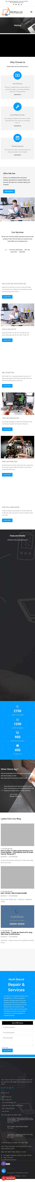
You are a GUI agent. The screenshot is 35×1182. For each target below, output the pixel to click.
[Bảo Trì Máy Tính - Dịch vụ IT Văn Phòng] (15, 12)
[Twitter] (16, 4)
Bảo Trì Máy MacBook (8, 1108)
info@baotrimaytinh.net (9, 1160)
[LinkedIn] (19, 4)
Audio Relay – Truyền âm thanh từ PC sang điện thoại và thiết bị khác (16, 933)
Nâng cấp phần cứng (9, 461)
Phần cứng (14, 252)
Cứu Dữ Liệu (5, 1111)
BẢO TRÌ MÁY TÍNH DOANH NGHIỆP (14, 893)
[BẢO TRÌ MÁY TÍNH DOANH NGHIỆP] (4, 1128)
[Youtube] (10, 1087)
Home (11, 1176)
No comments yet (13, 856)
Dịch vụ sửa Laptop (9, 329)
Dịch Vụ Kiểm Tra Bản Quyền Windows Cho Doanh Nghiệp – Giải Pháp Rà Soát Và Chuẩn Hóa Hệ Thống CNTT (17, 852)
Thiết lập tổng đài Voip (10, 418)
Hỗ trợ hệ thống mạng (15, 249)
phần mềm (22, 252)
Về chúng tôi (17, 1176)
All (6, 249)
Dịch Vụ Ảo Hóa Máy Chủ (9, 1102)
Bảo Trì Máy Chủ (6, 1097)
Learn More (7, 296)
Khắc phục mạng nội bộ (10, 507)
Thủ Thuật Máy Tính (7, 848)
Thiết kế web (19, 1173)
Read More (17, 94)
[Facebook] (13, 4)
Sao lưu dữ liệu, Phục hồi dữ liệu (14, 283)
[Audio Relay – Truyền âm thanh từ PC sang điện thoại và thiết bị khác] (4, 1136)
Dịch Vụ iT (4, 856)
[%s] (17, 835)
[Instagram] (21, 4)
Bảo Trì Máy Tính (8, 372)
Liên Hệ (24, 1176)
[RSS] (13, 1087)
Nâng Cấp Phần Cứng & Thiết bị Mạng (12, 1105)
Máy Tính (27, 249)
